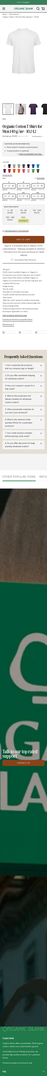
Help (4, 1071)
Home (5, 14)
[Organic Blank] (23, 9)
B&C (4, 119)
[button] (37, 8)
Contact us (23, 763)
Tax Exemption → (37, 136)
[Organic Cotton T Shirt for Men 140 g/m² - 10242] (8, 109)
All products (14, 14)
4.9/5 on (23, 2)
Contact (23, 221)
